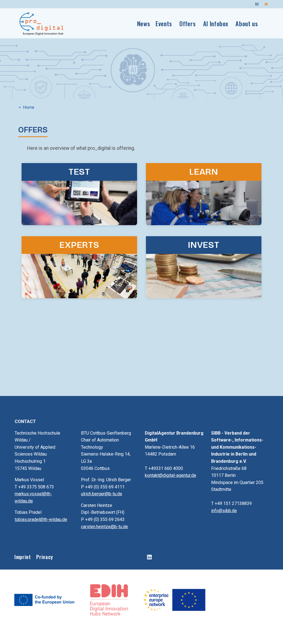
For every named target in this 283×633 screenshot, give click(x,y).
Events (164, 23)
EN (266, 4)
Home (28, 107)
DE (257, 4)
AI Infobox (215, 23)
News (143, 23)
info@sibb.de (224, 510)
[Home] (41, 23)
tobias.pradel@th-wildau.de (41, 519)
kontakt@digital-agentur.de (170, 475)
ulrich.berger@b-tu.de (101, 493)
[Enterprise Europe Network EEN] (174, 599)
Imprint (22, 557)
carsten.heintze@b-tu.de (104, 526)
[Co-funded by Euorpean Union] (44, 599)
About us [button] (246, 23)
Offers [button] (187, 23)
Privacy (44, 557)
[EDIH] (109, 599)
